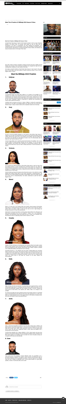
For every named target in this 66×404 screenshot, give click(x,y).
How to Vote (37, 3)
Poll (23, 3)
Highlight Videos (44, 3)
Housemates (19, 3)
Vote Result (32, 3)
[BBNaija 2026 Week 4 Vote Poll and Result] (45, 113)
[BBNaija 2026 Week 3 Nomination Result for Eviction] (45, 161)
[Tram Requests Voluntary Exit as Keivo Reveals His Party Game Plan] (47, 88)
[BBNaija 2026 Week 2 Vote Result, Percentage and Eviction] (45, 179)
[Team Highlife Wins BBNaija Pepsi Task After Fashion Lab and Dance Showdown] (57, 88)
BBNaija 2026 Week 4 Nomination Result (54, 156)
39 (52, 49)
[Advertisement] (33, 12)
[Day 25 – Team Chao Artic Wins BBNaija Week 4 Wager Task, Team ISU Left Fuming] (57, 138)
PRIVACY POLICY (14, 400)
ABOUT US (9, 400)
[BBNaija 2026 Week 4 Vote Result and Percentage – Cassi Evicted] (57, 78)
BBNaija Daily (59, 402)
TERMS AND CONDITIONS (22, 400)
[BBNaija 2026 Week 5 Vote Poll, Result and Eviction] (52, 45)
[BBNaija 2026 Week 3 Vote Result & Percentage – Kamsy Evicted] (45, 175)
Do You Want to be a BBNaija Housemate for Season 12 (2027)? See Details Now (52, 31)
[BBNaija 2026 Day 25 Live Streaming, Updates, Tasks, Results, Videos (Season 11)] (47, 138)
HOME (6, 400)
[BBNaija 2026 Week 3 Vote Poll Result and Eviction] (45, 117)
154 (49, 118)
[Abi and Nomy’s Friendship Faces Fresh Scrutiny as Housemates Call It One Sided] (47, 68)
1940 (52, 33)
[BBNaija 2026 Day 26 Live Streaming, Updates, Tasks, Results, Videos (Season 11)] (57, 128)
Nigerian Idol (50, 3)
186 (49, 114)
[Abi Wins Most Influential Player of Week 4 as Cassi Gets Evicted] (57, 68)
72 (60, 193)
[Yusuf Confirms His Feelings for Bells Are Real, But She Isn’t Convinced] (47, 78)
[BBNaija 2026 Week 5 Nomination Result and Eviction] (57, 58)
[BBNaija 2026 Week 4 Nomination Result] (45, 157)
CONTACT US (29, 400)
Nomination (27, 3)
